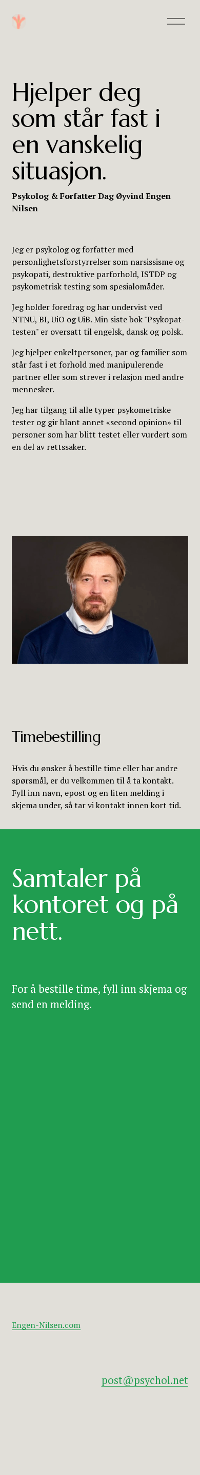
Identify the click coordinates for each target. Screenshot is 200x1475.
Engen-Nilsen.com (46, 1325)
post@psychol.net (145, 1380)
